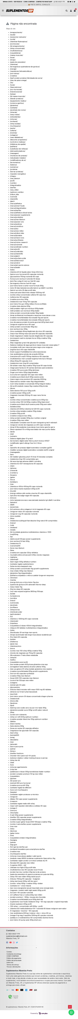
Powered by (34, 1013)
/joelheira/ (13, 146)
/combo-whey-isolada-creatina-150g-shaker (26, 411)
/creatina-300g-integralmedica (21, 820)
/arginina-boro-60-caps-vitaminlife (22, 350)
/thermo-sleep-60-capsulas (20, 589)
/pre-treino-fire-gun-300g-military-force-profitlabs (28, 304)
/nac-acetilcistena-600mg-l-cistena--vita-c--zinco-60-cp (30, 913)
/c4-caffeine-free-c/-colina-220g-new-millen (26, 895)
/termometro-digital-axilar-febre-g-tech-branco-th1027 (29, 441)
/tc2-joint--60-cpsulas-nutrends (21, 893)
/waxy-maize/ (15, 115)
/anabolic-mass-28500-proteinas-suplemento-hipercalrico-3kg (32, 858)
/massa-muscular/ (16, 55)
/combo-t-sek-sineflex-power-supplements (25, 824)
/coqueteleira (14, 776)
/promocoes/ (14, 44)
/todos (12, 270)
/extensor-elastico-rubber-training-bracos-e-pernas (28, 758)
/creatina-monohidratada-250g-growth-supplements (29, 671)
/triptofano (14, 623)
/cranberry (14, 473)
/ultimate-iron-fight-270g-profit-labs (23, 867)
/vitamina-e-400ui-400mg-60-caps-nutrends (26, 486)
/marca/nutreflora (16, 226)
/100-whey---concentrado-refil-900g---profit (26, 906)
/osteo (12, 630)
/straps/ (13, 60)
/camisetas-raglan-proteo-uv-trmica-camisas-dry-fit (28, 861)
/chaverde (13, 470)
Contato (9, 952)
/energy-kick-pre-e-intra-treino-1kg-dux (24, 582)
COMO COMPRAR (29, 1)
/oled (12, 434)
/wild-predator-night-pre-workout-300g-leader (27, 308)
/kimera (12, 751)
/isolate (12, 594)
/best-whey (14, 733)
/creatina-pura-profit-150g (19, 785)
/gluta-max (14, 644)
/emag (12, 737)
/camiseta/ (13, 108)
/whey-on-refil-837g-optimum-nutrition (24, 717)
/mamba (13, 580)
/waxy (12, 829)
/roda (12, 525)
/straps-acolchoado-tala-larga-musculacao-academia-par (31, 635)
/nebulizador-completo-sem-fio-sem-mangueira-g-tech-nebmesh (33, 423)
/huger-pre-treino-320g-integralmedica (24, 372)
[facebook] (7, 942)
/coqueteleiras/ (15, 53)
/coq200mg (14, 534)
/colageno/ (14, 135)
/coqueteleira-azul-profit (19, 662)
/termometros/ (15, 162)
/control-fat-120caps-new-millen (21, 680)
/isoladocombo (15, 407)
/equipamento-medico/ (18, 101)
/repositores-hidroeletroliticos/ (21, 71)
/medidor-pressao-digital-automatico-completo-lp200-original (32, 450)
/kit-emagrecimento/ (17, 46)
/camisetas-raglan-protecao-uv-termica (24, 794)
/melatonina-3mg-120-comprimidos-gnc (24, 459)
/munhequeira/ (15, 126)
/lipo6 (12, 705)
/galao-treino (14, 833)
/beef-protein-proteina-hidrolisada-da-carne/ (26, 78)
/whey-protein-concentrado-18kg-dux (23, 327)
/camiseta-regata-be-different (20, 788)
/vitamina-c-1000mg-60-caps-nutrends (24, 619)
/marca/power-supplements (20, 215)
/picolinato (14, 605)
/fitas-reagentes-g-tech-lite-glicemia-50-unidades (27, 343)
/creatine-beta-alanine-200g (20, 306)
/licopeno (13, 475)
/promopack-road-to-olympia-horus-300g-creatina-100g (30, 338)
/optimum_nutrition (17, 192)
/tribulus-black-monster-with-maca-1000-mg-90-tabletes (30, 689)
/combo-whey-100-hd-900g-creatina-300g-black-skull (29, 402)
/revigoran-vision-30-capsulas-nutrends (24, 511)
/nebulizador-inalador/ (18, 158)
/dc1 (11, 445)
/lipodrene (13, 703)
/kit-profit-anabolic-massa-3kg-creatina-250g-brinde (29, 386)
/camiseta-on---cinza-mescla (20, 886)
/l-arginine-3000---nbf (18, 865)
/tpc (11, 537)
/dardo (12, 432)
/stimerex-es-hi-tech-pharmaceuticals (23, 692)
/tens (12, 454)
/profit (12, 181)
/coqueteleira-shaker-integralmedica (23, 838)
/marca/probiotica (16, 217)
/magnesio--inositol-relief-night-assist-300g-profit (28, 890)
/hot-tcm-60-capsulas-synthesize (22, 673)
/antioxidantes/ (15, 117)
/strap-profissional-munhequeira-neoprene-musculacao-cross (32, 315)
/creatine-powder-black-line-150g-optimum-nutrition (29, 719)
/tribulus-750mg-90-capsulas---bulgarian (25, 879)
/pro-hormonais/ (16, 89)
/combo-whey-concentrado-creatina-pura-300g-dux (29, 400)
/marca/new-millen (17, 231)
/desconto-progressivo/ (18, 140)
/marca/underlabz (16, 251)
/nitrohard (13, 578)
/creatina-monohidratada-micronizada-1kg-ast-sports (29, 318)
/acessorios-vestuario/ (18, 37)
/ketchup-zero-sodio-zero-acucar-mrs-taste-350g (28, 708)
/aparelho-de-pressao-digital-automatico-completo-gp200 (31, 448)
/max (12, 484)
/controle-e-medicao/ (17, 142)
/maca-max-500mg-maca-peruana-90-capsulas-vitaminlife (31, 334)
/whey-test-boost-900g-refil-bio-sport (23, 881)
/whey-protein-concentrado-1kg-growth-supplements (29, 569)
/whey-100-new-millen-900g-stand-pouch (25, 877)
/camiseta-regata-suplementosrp (22, 564)
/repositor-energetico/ (18, 174)
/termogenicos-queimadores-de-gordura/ (25, 67)
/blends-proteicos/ (16, 99)
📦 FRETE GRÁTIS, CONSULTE (39, 5)
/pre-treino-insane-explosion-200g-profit (25, 489)
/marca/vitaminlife (16, 254)
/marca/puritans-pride (18, 258)
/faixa (12, 550)
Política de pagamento (14, 958)
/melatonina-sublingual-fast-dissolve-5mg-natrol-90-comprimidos (33, 521)
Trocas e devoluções (13, 967)
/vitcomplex (14, 813)
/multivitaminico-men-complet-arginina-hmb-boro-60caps (31, 359)
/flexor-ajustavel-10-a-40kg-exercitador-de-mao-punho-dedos (32, 429)
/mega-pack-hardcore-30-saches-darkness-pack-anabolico (31, 368)
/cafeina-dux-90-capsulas (19, 297)
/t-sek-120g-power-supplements (21, 815)
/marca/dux (14, 229)
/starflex (13, 188)
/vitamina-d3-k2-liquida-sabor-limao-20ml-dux (26, 272)
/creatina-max (15, 851)
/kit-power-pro (15, 781)
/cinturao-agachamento (18, 767)
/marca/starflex (15, 210)
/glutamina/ (14, 105)
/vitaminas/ (14, 64)
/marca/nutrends (16, 245)
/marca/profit (15, 249)
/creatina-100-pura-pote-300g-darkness (24, 370)
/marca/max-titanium (17, 219)
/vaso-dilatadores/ (16, 137)
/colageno (13, 683)
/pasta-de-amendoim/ (17, 62)
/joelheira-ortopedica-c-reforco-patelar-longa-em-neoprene (32, 575)
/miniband (13, 527)
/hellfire (13, 660)
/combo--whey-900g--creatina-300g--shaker (26, 883)
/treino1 (12, 600)
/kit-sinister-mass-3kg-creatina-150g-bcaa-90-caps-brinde (31, 365)
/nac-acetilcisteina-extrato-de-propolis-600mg (26, 354)
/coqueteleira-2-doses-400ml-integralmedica (26, 626)
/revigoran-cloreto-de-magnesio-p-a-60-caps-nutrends (30, 425)
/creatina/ (13, 76)
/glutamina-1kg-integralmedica (21, 573)
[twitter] (17, 942)
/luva (12, 765)
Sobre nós (10, 962)
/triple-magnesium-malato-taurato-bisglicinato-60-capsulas (31, 336)
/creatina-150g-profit (17, 413)
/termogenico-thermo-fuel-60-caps (23, 283)
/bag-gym (13, 845)
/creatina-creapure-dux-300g (20, 416)
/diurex (12, 388)
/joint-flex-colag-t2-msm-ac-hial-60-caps (25, 281)
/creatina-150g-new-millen (19, 420)
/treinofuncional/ (16, 92)
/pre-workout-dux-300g (18, 329)
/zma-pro (13, 810)
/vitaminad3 (14, 559)
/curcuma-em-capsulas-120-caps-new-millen (26, 375)
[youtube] (10, 942)
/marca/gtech (15, 256)
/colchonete (14, 603)
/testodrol (13, 502)
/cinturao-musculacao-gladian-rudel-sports (25, 856)
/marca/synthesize (16, 240)
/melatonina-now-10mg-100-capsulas (23, 302)
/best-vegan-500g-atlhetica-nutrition (23, 562)
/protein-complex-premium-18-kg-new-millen (26, 774)
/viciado (13, 530)
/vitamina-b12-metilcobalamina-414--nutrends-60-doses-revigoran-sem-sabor (38, 908)
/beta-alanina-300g (17, 726)
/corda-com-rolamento (18, 715)
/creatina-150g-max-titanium (20, 676)
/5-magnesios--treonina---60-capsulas (24, 911)
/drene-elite (14, 701)
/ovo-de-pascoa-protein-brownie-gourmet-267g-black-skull (31, 322)
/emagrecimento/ (16, 32)
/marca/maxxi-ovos (17, 238)
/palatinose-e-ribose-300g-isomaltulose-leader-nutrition (30, 772)
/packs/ (12, 128)
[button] (71, 10)
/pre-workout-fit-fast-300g (19, 541)
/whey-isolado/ (15, 124)
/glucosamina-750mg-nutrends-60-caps (24, 276)
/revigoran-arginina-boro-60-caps (22, 324)
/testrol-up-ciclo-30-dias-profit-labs (23, 290)
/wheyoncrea (15, 610)
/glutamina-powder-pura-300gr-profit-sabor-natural (29, 710)
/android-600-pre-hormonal (20, 783)
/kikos (12, 518)
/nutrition (13, 183)
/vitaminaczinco (15, 646)
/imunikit (13, 491)
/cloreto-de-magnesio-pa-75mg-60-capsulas (26, 653)
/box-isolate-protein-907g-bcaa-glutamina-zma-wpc (29, 664)
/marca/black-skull (16, 261)
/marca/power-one (17, 222)
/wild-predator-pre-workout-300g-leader (24, 311)
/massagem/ (14, 153)
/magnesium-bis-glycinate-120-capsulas (24, 731)
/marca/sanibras (16, 224)
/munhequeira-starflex (18, 854)
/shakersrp (14, 642)
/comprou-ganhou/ (17, 103)
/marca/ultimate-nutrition (19, 247)
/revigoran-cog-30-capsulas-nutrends (23, 514)
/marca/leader (15, 267)
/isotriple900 (14, 735)
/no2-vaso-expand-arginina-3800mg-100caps (26, 591)
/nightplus (13, 557)
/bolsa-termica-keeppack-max (21, 566)
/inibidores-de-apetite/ (18, 144)
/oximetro (13, 436)
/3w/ (11, 83)
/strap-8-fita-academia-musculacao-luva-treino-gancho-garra (32, 427)
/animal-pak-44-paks (17, 685)
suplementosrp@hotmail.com (16, 936)
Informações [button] (12, 948)
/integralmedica (15, 185)
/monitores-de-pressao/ (18, 156)
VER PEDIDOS (18, 1)
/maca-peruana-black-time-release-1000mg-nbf (27, 292)
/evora (12, 648)
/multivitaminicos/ (16, 51)
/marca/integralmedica (18, 208)
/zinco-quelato (15, 516)
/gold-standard (15, 614)
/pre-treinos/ (14, 73)
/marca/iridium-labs (17, 233)
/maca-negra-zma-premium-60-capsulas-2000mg (28, 379)
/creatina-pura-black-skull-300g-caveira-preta (27, 377)
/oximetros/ (14, 167)
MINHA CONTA (7, 1)
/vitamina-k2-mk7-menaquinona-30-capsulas (26, 464)
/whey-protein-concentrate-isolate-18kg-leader (27, 313)
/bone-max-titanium (17, 548)
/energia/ (13, 69)
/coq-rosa (13, 826)
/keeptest (13, 792)
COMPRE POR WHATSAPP (44, 1)
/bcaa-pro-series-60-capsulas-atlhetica (24, 728)
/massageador (15, 452)
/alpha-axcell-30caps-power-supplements (25, 539)
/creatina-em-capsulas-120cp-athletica (24, 553)
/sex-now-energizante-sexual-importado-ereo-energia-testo (31, 888)
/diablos (13, 721)
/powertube (14, 507)
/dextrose (13, 831)
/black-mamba (15, 724)
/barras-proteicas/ (16, 172)
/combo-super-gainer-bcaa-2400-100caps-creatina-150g (30, 822)
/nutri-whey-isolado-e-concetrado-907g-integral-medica (30, 384)
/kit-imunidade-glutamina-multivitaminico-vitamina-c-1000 (30, 532)
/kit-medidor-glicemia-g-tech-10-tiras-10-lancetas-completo (31, 457)
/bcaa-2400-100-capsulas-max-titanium (24, 678)
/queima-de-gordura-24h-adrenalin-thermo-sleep (28, 585)
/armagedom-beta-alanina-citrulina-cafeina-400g (27, 667)
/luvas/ (12, 85)
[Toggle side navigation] (3, 11)
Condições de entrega (14, 954)
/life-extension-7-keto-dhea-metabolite (24, 655)
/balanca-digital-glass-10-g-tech (21, 438)
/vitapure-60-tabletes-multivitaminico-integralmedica (29, 628)
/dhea (12, 712)
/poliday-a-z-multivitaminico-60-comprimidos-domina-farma (31, 918)
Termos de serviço (13, 965)
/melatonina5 (14, 699)
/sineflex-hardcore (16, 753)
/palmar (13, 749)
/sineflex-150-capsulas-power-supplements (25, 817)
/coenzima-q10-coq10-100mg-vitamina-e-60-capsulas (29, 356)
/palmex (13, 842)
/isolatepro (14, 482)
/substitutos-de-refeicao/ (19, 149)
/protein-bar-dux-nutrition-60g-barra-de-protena (28, 872)
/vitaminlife (14, 199)
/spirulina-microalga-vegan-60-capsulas (24, 496)
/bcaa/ (12, 57)
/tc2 (11, 616)
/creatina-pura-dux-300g (19, 299)
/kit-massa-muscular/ (17, 96)
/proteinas (13, 169)
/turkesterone (15, 596)
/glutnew (13, 778)
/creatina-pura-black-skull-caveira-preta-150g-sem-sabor (31, 404)
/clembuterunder (16, 612)
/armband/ (14, 121)
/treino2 (13, 523)
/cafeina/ (13, 130)
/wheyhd (13, 658)
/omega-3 (13, 808)
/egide (12, 397)
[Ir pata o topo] (70, 1007)
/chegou (13, 176)
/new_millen (14, 190)
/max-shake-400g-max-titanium (21, 571)
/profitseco (14, 607)
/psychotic (14, 694)
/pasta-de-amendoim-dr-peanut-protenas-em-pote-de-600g (31, 874)
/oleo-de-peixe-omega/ (18, 80)
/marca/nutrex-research (19, 242)
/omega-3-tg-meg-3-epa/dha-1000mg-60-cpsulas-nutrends (31, 915)
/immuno (13, 498)
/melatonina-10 (15, 543)
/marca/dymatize (16, 235)
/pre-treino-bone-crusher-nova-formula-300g (26, 286)
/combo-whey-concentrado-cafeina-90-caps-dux (28, 295)
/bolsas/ (13, 94)
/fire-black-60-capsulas (18, 637)
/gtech (12, 201)
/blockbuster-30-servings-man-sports (23, 632)
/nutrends (13, 197)
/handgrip (13, 840)
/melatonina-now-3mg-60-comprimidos (24, 363)
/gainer (12, 477)
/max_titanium (15, 178)
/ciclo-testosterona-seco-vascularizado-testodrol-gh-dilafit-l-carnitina (35, 500)
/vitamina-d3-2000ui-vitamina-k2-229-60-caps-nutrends (30, 409)
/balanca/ (13, 165)
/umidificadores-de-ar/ (18, 160)
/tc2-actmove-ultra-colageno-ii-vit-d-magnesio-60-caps (30, 509)
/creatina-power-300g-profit (20, 393)
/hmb (12, 835)
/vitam (12, 466)
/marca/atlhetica (16, 203)
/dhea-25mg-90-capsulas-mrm (21, 361)
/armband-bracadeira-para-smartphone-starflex (27, 849)
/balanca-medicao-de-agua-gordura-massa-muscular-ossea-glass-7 (34, 345)
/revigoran (14, 797)
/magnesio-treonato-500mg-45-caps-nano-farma (28, 395)
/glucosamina (15, 687)
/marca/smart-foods (17, 206)
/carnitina (13, 598)
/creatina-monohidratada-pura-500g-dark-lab (26, 899)
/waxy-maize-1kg (16, 587)
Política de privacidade (14, 960)
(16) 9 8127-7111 (60, 1)
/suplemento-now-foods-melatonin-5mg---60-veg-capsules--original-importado (39, 902)
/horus (12, 480)
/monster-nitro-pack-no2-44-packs (23, 756)
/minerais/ (13, 112)
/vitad (12, 762)
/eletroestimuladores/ (17, 151)
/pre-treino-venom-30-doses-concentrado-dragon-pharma (31, 696)
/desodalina (14, 740)
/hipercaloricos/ (15, 87)
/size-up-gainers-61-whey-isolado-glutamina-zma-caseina (31, 669)
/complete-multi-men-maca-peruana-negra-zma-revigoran (31, 347)
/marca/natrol (15, 263)
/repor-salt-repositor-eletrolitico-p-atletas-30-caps (28, 806)
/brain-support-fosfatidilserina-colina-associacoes (28, 352)
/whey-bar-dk (15, 760)
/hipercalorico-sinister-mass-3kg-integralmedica (27, 381)
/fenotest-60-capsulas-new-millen (22, 863)
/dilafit (12, 505)
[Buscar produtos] (66, 10)
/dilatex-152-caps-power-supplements (23, 799)
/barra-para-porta (16, 746)
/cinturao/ (13, 119)
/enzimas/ (13, 133)
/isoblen (13, 639)
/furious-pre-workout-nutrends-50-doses (25, 279)
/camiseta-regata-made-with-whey (22, 804)
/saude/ (12, 35)
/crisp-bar (13, 769)
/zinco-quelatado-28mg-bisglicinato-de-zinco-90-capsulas (31, 331)
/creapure (13, 801)
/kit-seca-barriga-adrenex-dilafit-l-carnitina (25, 461)
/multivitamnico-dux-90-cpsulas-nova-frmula (26, 870)
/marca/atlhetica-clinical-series (21, 213)
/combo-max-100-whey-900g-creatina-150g (26, 651)
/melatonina (14, 340)
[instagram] (14, 942)
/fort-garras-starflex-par (19, 847)
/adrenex (13, 468)
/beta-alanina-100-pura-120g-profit (22, 391)
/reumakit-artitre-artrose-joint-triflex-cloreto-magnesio (29, 555)
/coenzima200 (15, 546)
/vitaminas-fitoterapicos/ (18, 41)
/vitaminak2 (14, 621)
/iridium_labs (14, 194)
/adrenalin (13, 744)
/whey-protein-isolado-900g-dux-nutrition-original (28, 418)
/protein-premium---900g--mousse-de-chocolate (28, 897)
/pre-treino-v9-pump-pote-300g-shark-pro (25, 920)
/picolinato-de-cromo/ (18, 110)
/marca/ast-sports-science (19, 265)
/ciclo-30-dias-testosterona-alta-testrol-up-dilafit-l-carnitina (31, 288)
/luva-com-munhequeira (19, 790)
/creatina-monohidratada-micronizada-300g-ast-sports (30, 320)
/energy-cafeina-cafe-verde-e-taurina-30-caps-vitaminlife (31, 493)
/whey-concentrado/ (17, 48)
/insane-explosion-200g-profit (21, 904)
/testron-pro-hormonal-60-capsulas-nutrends (26, 274)
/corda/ (12, 39)
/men (12, 742)
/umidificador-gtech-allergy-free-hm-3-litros (26, 443)
